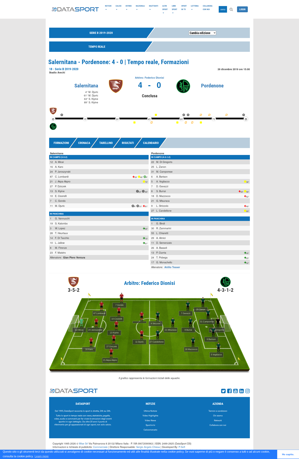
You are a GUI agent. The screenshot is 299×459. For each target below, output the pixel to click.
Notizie (108, 6)
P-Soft (182, 447)
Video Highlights (150, 415)
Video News (150, 420)
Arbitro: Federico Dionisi (149, 77)
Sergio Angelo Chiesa (148, 447)
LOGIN (242, 9)
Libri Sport (174, 8)
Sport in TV (184, 8)
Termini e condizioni (218, 411)
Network (218, 420)
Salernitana (86, 86)
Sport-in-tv (150, 425)
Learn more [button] (42, 456)
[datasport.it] (75, 9)
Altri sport (165, 8)
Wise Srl (83, 443)
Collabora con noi (207, 8)
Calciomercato (150, 430)
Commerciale (100, 447)
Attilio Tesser (172, 267)
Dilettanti (153, 6)
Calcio (118, 6)
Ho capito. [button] (288, 454)
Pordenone (212, 86)
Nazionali (140, 6)
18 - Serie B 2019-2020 (63, 69)
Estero (129, 6)
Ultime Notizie (150, 411)
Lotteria (195, 6)
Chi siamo (218, 415)
